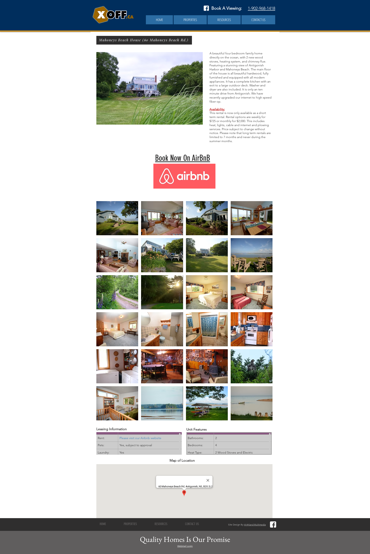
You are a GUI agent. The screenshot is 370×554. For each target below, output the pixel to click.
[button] (190, 19)
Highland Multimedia (255, 524)
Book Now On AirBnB (182, 158)
